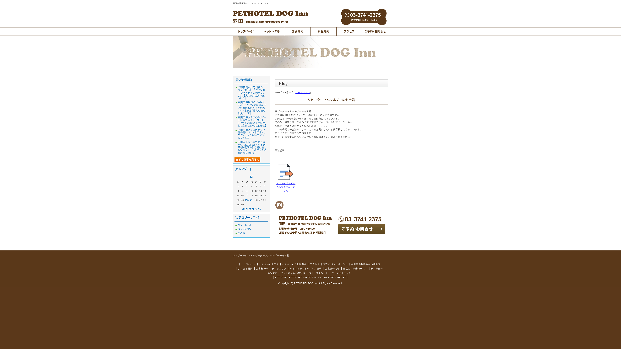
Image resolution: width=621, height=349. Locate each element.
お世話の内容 (332, 268)
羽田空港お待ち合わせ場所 (365, 264)
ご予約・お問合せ (375, 31)
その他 (241, 233)
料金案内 (323, 31)
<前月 (245, 209)
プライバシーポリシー (335, 264)
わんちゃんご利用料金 (294, 264)
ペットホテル (272, 31)
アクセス (349, 31)
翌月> (258, 209)
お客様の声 (262, 268)
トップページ (246, 31)
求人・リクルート (318, 273)
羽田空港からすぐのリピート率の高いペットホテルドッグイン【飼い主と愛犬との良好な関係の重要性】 (252, 121)
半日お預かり (376, 268)
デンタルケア (279, 268)
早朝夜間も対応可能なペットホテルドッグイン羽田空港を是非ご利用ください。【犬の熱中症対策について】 (252, 92)
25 (252, 200)
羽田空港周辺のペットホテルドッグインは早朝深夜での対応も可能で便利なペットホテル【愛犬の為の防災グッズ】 (252, 107)
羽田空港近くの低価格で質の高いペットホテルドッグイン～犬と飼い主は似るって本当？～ (252, 134)
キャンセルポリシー (343, 273)
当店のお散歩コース (354, 268)
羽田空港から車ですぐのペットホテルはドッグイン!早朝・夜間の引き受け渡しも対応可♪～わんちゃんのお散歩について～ (252, 147)
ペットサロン (244, 229)
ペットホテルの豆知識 (293, 273)
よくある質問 (245, 268)
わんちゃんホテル (269, 264)
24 (247, 200)
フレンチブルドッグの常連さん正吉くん (285, 187)
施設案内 (297, 31)
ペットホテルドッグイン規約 (305, 268)
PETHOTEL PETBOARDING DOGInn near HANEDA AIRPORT (310, 277)
